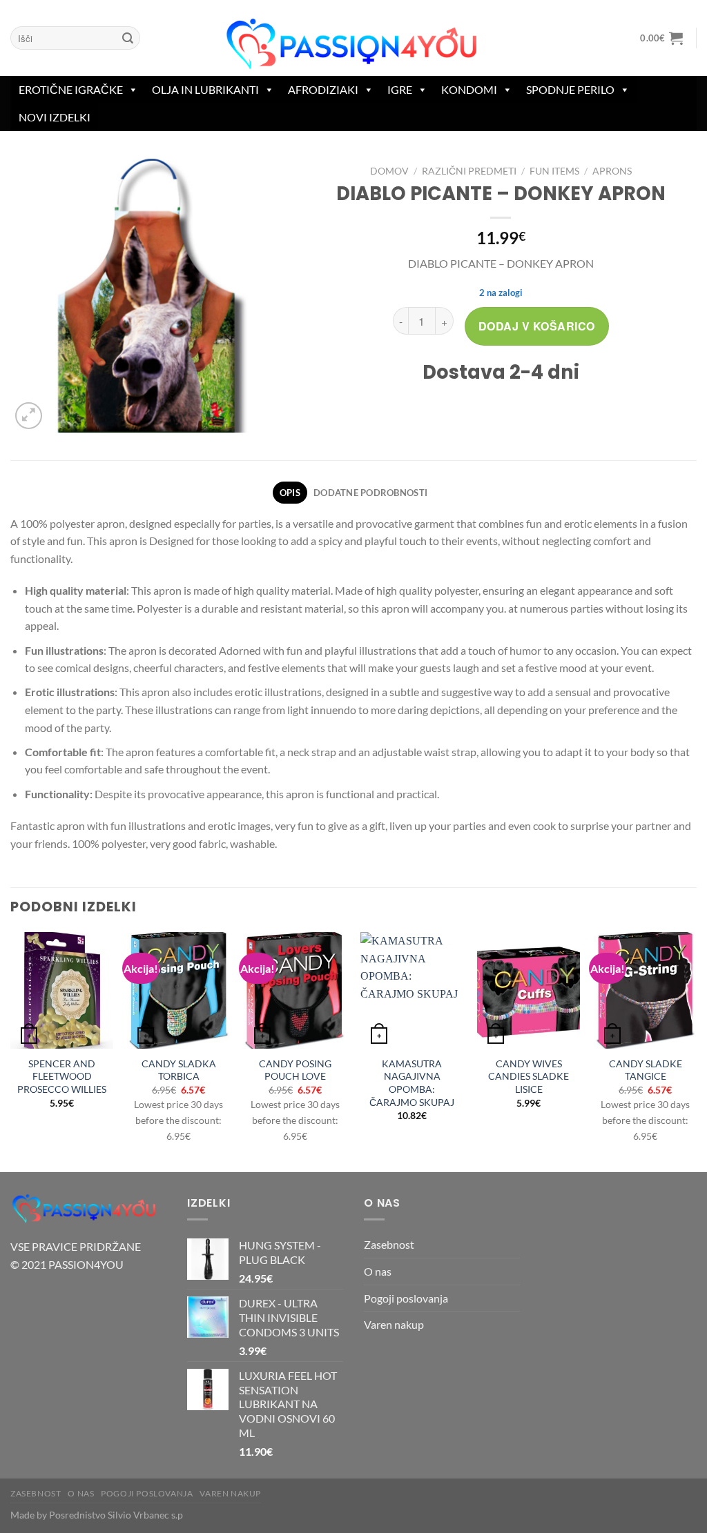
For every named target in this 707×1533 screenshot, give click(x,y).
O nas (377, 1271)
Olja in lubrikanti (205, 89)
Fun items (554, 171)
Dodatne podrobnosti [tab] (370, 492)
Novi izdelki (54, 116)
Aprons (612, 171)
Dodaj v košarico (536, 326)
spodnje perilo (570, 89)
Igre (399, 89)
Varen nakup (394, 1324)
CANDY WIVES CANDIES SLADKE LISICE (528, 1076)
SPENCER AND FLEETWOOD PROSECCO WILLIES (61, 1076)
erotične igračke (71, 89)
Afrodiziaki (323, 89)
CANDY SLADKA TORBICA (179, 1070)
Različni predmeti (469, 171)
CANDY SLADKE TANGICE (645, 1070)
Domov (389, 171)
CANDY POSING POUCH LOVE (295, 1070)
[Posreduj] (127, 38)
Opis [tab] (290, 492)
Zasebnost (389, 1244)
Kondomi (469, 89)
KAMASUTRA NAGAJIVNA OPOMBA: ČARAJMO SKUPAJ (411, 1083)
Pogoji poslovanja (406, 1298)
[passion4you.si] (353, 44)
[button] (661, 38)
